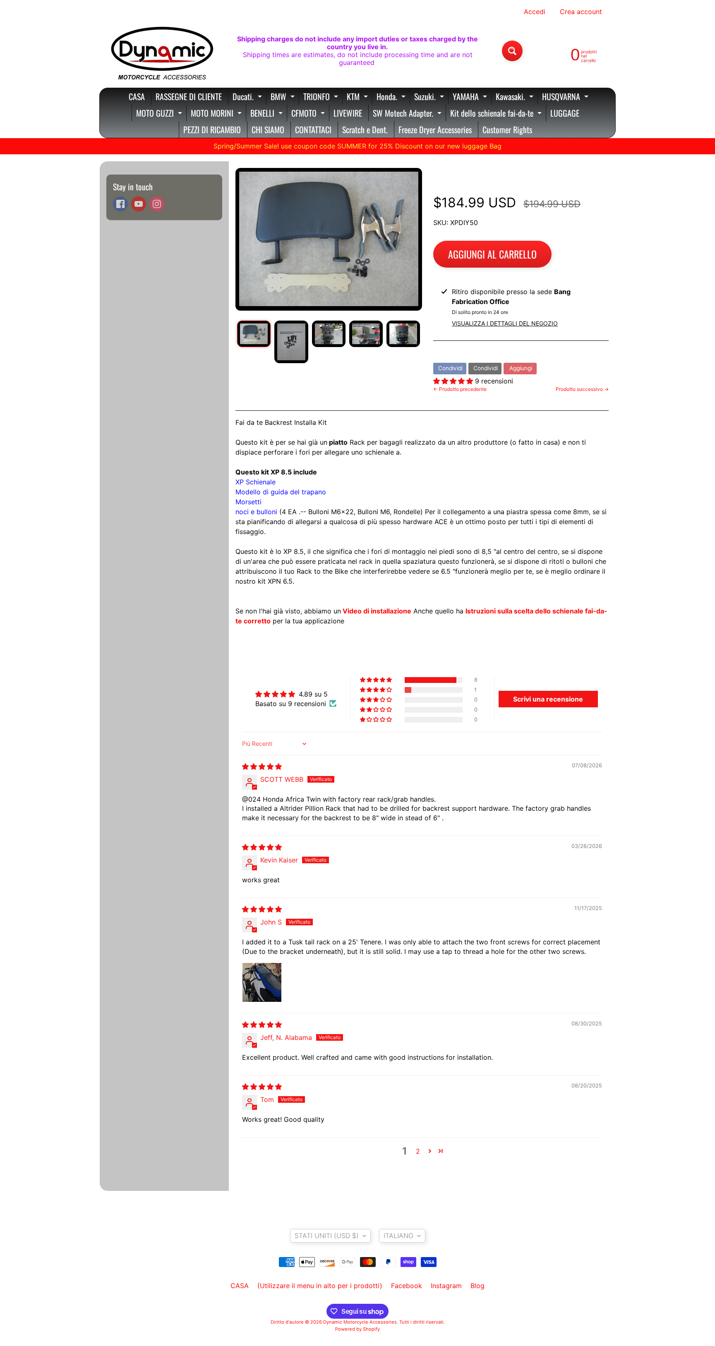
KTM (358, 97)
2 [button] (418, 1151)
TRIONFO (321, 97)
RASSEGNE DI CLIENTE (189, 96)
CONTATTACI (313, 129)
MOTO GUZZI (160, 114)
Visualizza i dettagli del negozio (505, 323)
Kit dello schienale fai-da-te (497, 114)
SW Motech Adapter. (408, 114)
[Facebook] (120, 203)
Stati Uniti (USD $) (327, 1235)
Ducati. (248, 97)
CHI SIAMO (268, 129)
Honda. (392, 97)
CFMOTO (309, 114)
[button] (454, 381)
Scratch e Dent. (365, 129)
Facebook (406, 1285)
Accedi (534, 11)
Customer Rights (507, 129)
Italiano (398, 1235)
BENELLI (267, 114)
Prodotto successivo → (582, 389)
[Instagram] (156, 203)
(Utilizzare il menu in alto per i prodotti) (319, 1285)
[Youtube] (138, 203)
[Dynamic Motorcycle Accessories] (161, 51)
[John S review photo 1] (262, 982)
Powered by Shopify (357, 1329)
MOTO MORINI (217, 114)
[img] (262, 766)
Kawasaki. (515, 97)
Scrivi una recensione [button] (548, 699)
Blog (477, 1285)
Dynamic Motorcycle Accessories (360, 1322)
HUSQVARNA (566, 97)
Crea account (581, 11)
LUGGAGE (564, 113)
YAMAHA (471, 97)
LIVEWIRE (348, 113)
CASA (137, 96)
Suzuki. (430, 97)
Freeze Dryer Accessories (435, 129)
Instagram (446, 1285)
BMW (284, 97)
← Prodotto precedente (460, 389)
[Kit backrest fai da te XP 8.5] (254, 334)
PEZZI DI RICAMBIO (212, 129)
